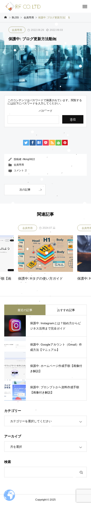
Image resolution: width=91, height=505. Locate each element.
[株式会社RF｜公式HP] (23, 6)
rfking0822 (29, 159)
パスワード (45, 110)
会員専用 (17, 30)
